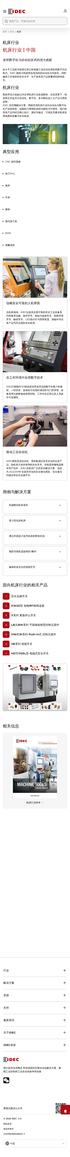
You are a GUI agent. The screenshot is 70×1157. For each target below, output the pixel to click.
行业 (12, 31)
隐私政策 (7, 1123)
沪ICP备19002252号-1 (14, 1134)
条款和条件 (8, 1129)
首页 (5, 31)
